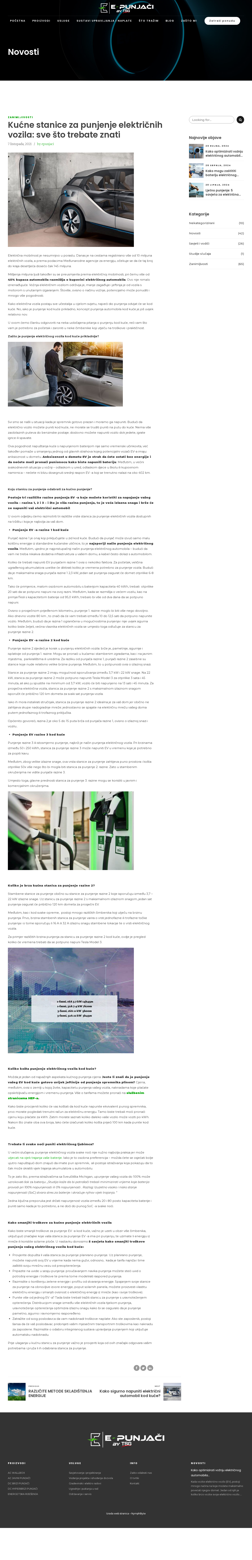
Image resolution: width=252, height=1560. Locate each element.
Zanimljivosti (20, 117)
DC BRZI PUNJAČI (18, 1483)
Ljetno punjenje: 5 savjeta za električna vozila (222, 192)
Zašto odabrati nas (141, 1472)
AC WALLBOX (16, 1472)
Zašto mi (189, 21)
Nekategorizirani (201, 223)
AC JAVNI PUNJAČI (19, 1478)
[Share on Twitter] (143, 1368)
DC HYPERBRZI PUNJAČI (23, 1488)
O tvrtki (134, 1478)
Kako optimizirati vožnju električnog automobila (224, 153)
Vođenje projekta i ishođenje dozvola (91, 1478)
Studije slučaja (200, 254)
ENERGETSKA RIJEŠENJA (23, 1494)
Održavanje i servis (80, 1494)
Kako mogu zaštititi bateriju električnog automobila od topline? (224, 173)
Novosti (194, 233)
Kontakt (134, 1483)
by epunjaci (45, 144)
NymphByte (138, 1513)
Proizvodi (41, 21)
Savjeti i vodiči (199, 243)
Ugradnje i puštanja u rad (83, 1488)
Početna (17, 21)
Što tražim (149, 21)
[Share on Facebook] (137, 1368)
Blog (170, 21)
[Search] (240, 119)
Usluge (63, 21)
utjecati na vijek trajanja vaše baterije (35, 1158)
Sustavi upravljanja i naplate (104, 21)
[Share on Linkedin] (150, 1368)
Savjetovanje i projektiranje (85, 1472)
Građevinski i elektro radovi (85, 1483)
